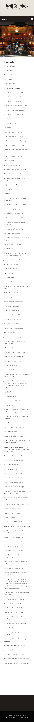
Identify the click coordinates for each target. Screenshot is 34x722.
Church (7, 717)
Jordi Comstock (17, 6)
